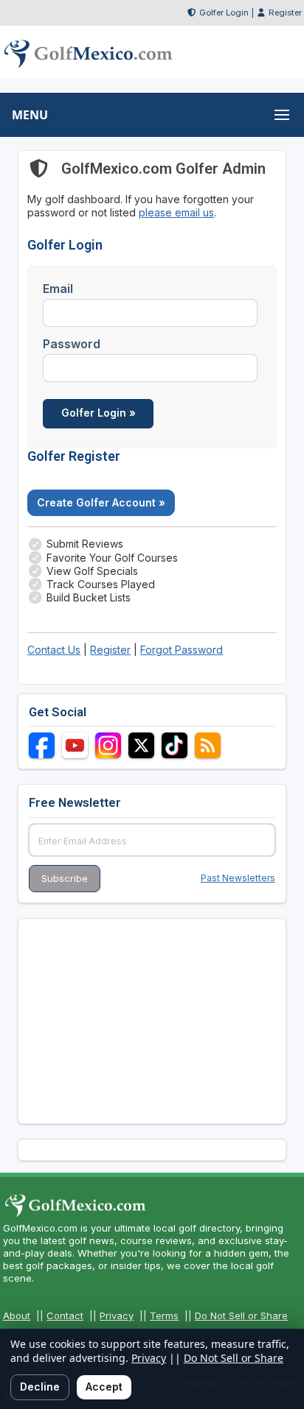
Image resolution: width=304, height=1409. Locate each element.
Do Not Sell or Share (241, 1315)
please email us (176, 212)
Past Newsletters (238, 877)
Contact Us (53, 649)
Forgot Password (181, 649)
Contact (64, 1315)
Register (285, 12)
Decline (40, 1386)
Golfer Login (224, 12)
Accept (104, 1386)
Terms (164, 1315)
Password (71, 343)
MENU (30, 115)
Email (58, 288)
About (16, 1315)
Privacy (117, 1315)
